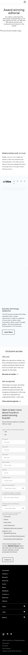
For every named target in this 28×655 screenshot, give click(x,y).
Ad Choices (5, 645)
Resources (5, 580)
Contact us (5, 594)
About (4, 587)
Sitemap (4, 601)
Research (5, 577)
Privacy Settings (6, 648)
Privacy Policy (5, 643)
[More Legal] (14, 611)
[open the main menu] (25, 2)
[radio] (13, 432)
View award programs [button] (11, 401)
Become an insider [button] (10, 374)
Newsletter (5, 591)
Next (27, 264)
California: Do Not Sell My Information (12, 651)
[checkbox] (13, 433)
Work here (5, 597)
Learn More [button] (9, 332)
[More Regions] (14, 617)
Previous (1, 264)
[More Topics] (14, 606)
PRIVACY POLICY (13, 546)
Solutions (5, 574)
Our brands (5, 570)
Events (4, 584)
